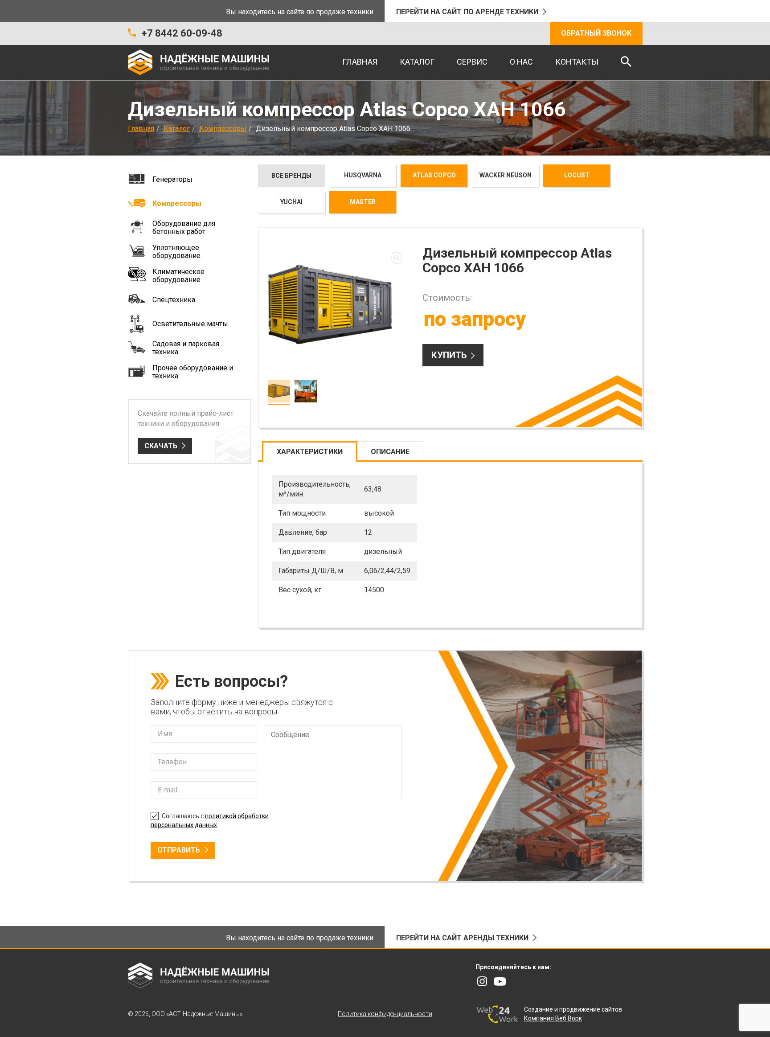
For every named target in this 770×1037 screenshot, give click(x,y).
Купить (449, 355)
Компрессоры (222, 128)
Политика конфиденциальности (385, 1013)
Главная (359, 61)
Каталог (417, 61)
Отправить (178, 850)
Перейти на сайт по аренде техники (467, 12)
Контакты (576, 61)
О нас (521, 61)
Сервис (472, 61)
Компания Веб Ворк (553, 1018)
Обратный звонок (596, 33)
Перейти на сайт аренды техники (462, 938)
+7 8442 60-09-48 (181, 33)
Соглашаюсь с (210, 820)
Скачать (160, 446)
